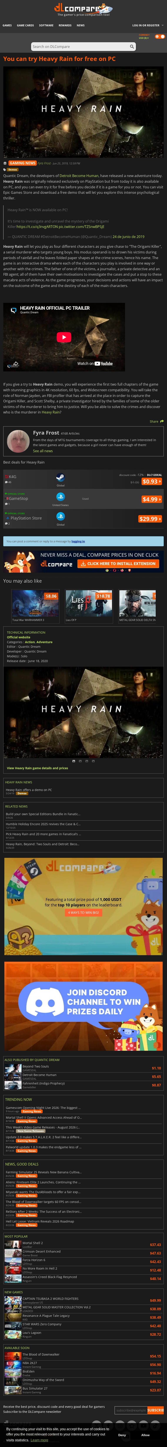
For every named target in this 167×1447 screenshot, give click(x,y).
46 (9, 482)
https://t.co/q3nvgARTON (37, 226)
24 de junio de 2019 (128, 236)
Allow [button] (145, 1435)
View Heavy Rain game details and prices (37, 768)
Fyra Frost (45, 163)
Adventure (44, 642)
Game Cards (25, 25)
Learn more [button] (39, 1440)
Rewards (65, 25)
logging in (78, 541)
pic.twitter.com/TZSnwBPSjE (81, 226)
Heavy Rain (51, 412)
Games (7, 25)
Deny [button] (122, 1435)
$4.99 (151, 499)
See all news (43, 451)
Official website (18, 637)
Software (46, 25)
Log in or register (145, 25)
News (81, 25)
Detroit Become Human (79, 175)
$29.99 (149, 519)
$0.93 (151, 481)
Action (30, 642)
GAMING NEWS (22, 163)
